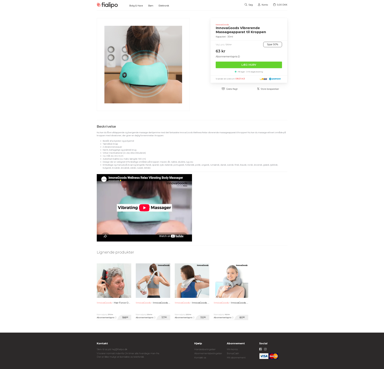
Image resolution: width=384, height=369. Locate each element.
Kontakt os (200, 357)
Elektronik (164, 5)
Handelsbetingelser (205, 349)
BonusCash (233, 353)
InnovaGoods (222, 25)
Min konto (232, 349)
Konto (264, 4)
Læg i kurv (249, 64)
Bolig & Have (136, 5)
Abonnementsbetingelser (208, 353)
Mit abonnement (236, 357)
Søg (250, 4)
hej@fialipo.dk (119, 349)
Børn (150, 5)
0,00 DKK (281, 4)
